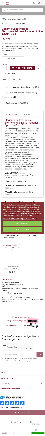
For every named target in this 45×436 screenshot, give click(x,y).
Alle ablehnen (22, 224)
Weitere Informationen (11, 218)
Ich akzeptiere (22, 229)
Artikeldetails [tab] (25, 114)
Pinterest (19, 79)
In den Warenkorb (22, 68)
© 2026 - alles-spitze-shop (12, 433)
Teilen (9, 79)
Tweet (14, 79)
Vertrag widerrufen (22, 412)
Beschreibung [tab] (11, 114)
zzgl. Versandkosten (16, 43)
